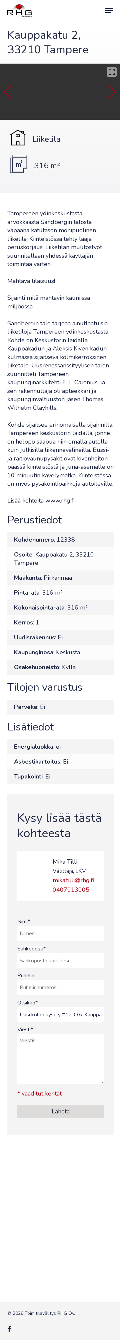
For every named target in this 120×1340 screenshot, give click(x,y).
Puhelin (25, 975)
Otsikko (27, 1002)
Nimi (23, 921)
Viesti (25, 1029)
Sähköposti (31, 948)
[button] (109, 10)
